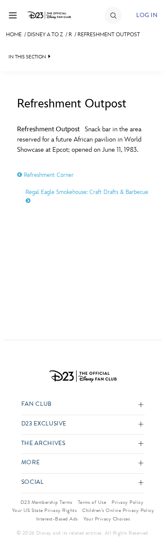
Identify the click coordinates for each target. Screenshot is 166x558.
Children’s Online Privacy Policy (118, 510)
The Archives (43, 443)
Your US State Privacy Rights (44, 510)
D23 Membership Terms (46, 502)
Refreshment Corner (48, 175)
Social (32, 482)
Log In (146, 15)
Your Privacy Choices (106, 519)
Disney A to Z (45, 34)
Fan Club (36, 404)
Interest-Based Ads (57, 519)
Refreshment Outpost (108, 34)
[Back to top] (149, 529)
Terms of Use (92, 502)
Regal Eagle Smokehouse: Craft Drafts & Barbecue (87, 192)
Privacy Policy (127, 502)
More (30, 462)
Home (14, 34)
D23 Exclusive (43, 424)
